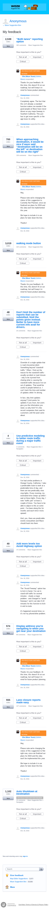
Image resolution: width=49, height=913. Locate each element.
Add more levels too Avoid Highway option (29, 544)
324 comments (21, 247)
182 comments (21, 45)
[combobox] (23, 869)
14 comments (20, 550)
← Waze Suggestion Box (12, 25)
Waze (12, 887)
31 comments (20, 800)
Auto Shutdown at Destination (26, 792)
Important (38, 57)
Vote (8, 46)
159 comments (21, 155)
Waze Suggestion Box (35, 45)
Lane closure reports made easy (28, 701)
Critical (24, 61)
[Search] (41, 869)
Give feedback (16, 875)
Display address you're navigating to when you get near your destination (31, 628)
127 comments (21, 706)
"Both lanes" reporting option (29, 40)
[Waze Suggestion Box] (24, 7)
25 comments (20, 331)
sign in (25, 856)
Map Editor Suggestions (19, 879)
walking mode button (28, 243)
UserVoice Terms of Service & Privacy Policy (33, 904)
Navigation (19, 449)
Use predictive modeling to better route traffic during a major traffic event (30, 439)
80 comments (20, 634)
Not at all (24, 57)
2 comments (20, 447)
